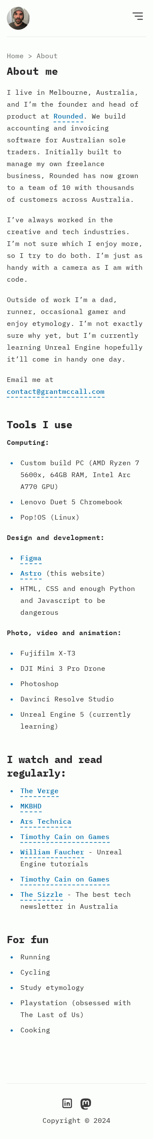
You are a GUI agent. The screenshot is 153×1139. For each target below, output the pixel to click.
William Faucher (52, 852)
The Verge (39, 790)
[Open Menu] (137, 16)
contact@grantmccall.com (56, 391)
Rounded (68, 116)
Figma (31, 558)
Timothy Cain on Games (65, 836)
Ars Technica (45, 821)
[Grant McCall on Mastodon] (85, 1103)
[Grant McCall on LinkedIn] (67, 1103)
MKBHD (31, 806)
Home (15, 55)
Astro (31, 573)
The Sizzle (41, 894)
